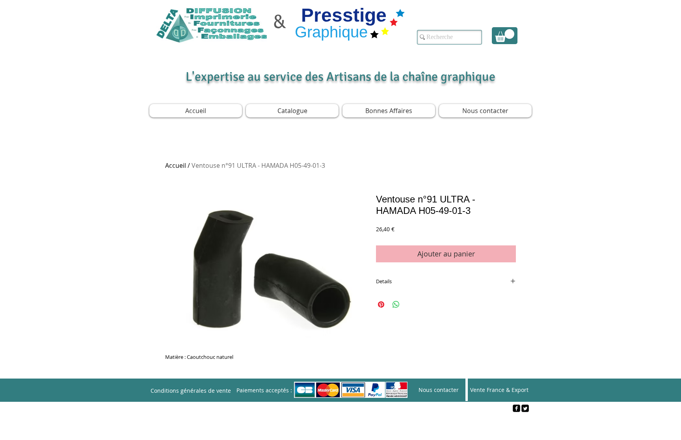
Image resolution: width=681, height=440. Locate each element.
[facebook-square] (516, 408)
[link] (504, 35)
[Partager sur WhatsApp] (396, 304)
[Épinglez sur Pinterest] (381, 304)
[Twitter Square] (525, 408)
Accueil (175, 165)
